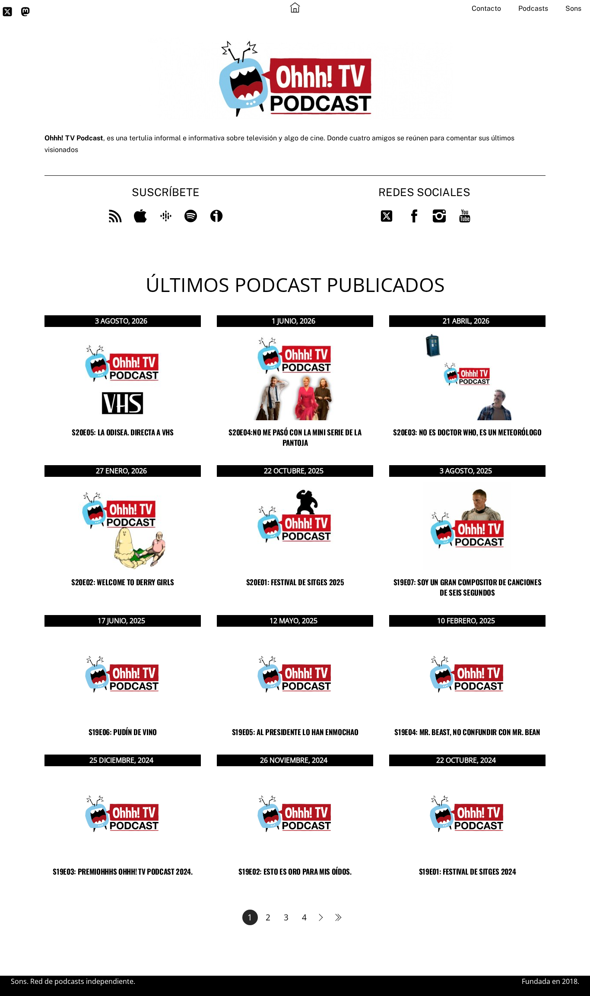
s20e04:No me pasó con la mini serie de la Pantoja (294, 437)
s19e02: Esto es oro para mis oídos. (294, 871)
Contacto (486, 8)
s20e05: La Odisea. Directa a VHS (122, 432)
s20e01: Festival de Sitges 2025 (295, 582)
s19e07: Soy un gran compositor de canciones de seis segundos (467, 587)
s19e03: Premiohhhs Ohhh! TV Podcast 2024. (122, 871)
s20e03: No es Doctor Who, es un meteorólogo (467, 432)
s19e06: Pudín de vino (123, 731)
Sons (573, 8)
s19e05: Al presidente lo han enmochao (295, 731)
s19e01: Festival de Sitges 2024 (467, 871)
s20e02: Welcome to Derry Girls (122, 582)
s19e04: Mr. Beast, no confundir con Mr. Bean (467, 731)
